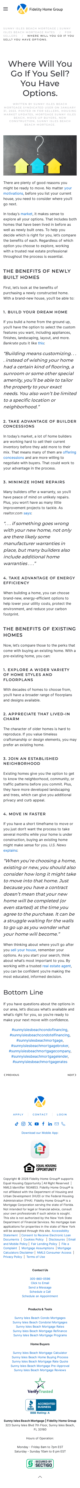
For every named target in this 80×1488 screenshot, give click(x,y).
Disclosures (57, 1239)
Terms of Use (36, 1256)
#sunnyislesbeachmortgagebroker (39, 1045)
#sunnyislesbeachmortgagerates (40, 1061)
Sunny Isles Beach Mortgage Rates (40, 1326)
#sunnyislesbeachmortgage (39, 1040)
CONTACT (40, 1114)
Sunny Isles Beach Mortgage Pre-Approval (40, 1366)
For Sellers (48, 110)
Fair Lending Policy (44, 1244)
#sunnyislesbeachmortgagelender (39, 1056)
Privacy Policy (12, 1256)
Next (71, 1075)
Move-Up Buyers (42, 117)
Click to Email (40, 1283)
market (26, 214)
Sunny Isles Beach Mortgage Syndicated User (35, 105)
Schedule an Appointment (40, 1296)
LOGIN (62, 1114)
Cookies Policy (34, 1239)
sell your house (23, 950)
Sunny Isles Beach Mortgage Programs (40, 1335)
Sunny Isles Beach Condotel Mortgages (40, 1322)
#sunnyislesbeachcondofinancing (39, 1029)
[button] (5, 9)
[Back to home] (40, 9)
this (41, 343)
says (27, 513)
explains (10, 850)
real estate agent (56, 966)
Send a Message (40, 1287)
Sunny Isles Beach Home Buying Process (40, 1357)
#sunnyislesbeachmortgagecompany (39, 1051)
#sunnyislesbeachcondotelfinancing (40, 1035)
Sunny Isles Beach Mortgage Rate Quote (40, 1361)
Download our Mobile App (40, 1132)
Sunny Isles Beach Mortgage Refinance (40, 1331)
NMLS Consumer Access (54, 1252)
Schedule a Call (40, 1291)
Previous (12, 1075)
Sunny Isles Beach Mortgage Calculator (40, 1352)
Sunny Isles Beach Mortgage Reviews (40, 1370)
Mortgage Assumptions (38, 1248)
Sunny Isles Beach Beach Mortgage (47, 123)
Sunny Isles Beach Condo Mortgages (40, 1318)
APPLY (18, 1114)
